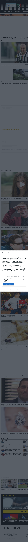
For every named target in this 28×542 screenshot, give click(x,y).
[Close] (25, 253)
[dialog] (14, 270)
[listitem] (14, 276)
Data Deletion (6, 289)
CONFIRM (8, 284)
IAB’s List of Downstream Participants (15, 272)
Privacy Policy (21, 289)
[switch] (23, 279)
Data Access (14, 289)
